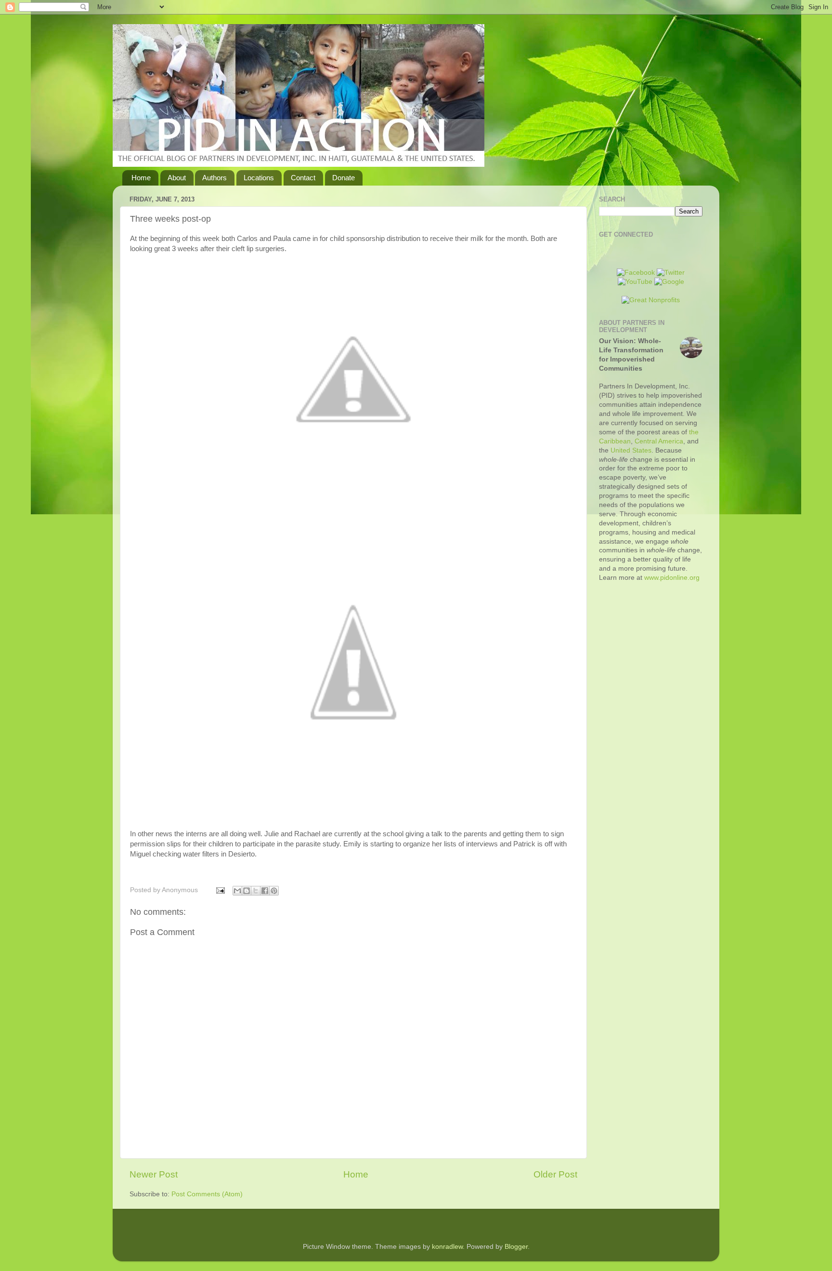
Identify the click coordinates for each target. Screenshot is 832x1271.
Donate (343, 178)
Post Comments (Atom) (207, 1194)
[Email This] (237, 891)
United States (631, 450)
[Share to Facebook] (265, 891)
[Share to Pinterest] (274, 891)
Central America (659, 441)
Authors (214, 178)
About (177, 178)
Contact (303, 178)
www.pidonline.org (672, 577)
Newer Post (154, 1174)
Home (141, 178)
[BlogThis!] (246, 891)
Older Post (555, 1174)
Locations (259, 178)
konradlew (447, 1246)
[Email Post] (220, 890)
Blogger (516, 1246)
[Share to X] (255, 891)
